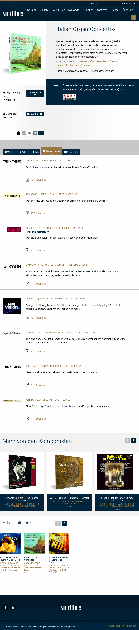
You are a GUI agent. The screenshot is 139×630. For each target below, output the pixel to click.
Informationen (128, 625)
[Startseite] (13, 13)
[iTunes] (35, 132)
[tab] (10, 152)
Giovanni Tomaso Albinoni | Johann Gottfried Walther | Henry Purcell (10, 566)
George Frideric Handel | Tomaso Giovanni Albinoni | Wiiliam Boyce (117, 505)
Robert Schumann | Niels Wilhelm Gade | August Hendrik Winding (59, 568)
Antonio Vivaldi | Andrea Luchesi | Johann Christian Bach (34, 566)
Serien (44, 10)
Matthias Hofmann (107, 61)
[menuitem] (31, 10)
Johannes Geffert (86, 61)
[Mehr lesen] (97, 167)
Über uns (127, 10)
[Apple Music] (19, 132)
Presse (115, 10)
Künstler (88, 10)
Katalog (32, 10)
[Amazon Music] (30, 132)
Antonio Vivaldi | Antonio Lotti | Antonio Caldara (69, 503)
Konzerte (101, 10)
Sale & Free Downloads (65, 10)
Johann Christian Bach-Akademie (73, 65)
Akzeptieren (114, 625)
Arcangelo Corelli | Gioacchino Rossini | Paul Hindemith (22, 505)
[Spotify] (24, 132)
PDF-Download (38, 179)
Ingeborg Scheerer (65, 61)
